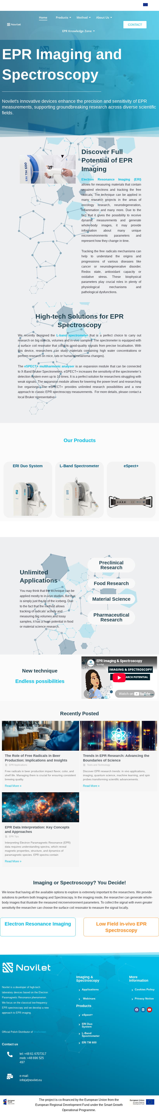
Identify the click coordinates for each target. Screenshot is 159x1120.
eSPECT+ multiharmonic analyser (49, 366)
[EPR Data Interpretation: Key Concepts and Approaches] (40, 807)
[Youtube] (149, 1009)
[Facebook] (136, 1009)
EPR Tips (14, 836)
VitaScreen (40, 1031)
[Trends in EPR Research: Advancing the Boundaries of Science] (118, 736)
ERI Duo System (87, 1025)
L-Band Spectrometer (90, 1034)
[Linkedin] (143, 1009)
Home (43, 17)
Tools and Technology (98, 765)
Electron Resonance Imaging (38, 924)
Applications (90, 989)
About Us (102, 17)
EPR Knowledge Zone (77, 31)
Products (62, 17)
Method (82, 17)
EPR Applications (18, 765)
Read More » (13, 785)
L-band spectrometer (72, 335)
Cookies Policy (145, 989)
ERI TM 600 (89, 1042)
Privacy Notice (144, 998)
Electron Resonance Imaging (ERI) (111, 179)
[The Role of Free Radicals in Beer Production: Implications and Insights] (40, 736)
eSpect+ (87, 1014)
